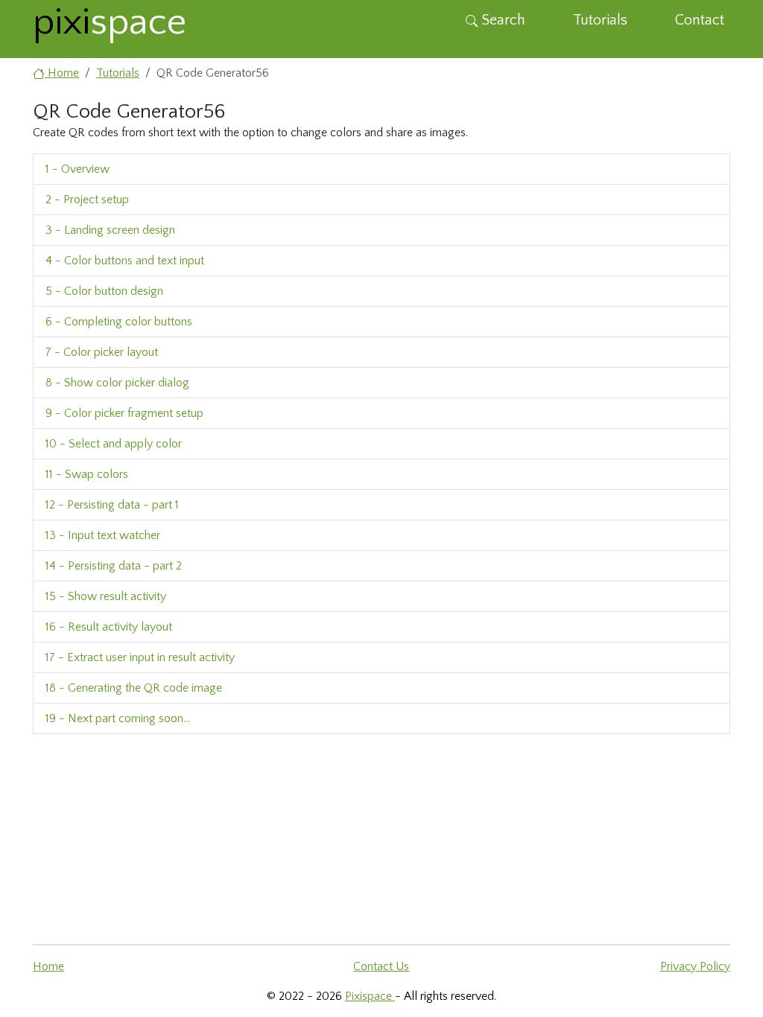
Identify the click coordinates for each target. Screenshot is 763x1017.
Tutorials (600, 20)
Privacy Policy (695, 966)
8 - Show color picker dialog (117, 382)
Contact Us (381, 966)
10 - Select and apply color (113, 443)
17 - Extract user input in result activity (140, 657)
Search (501, 20)
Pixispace (370, 996)
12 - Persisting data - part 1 (112, 504)
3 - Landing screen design (110, 230)
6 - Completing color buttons (118, 321)
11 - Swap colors (86, 474)
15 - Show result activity (105, 596)
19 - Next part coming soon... (117, 718)
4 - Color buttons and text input (124, 260)
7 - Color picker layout (101, 352)
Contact (699, 20)
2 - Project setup (87, 199)
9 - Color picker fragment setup (124, 413)
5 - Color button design (104, 291)
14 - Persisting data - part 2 (113, 566)
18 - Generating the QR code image (133, 688)
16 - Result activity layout (108, 627)
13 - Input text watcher (102, 535)
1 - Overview (77, 169)
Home (48, 966)
